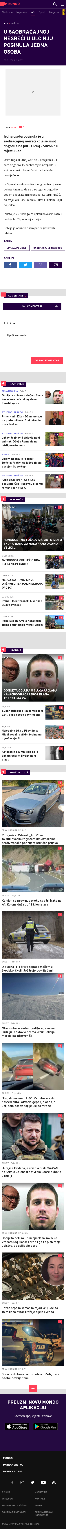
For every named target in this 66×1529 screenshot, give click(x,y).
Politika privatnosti (14, 1512)
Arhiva (39, 1505)
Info (6, 23)
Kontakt (40, 1498)
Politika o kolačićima (14, 1505)
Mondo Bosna (13, 1471)
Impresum (7, 1498)
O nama (6, 1492)
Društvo (15, 23)
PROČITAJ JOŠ (19, 772)
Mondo (8, 1458)
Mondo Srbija (13, 1465)
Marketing (41, 1492)
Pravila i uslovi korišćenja (44, 1514)
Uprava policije (17, 248)
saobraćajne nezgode (48, 248)
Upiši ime (9, 323)
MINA (13, 127)
